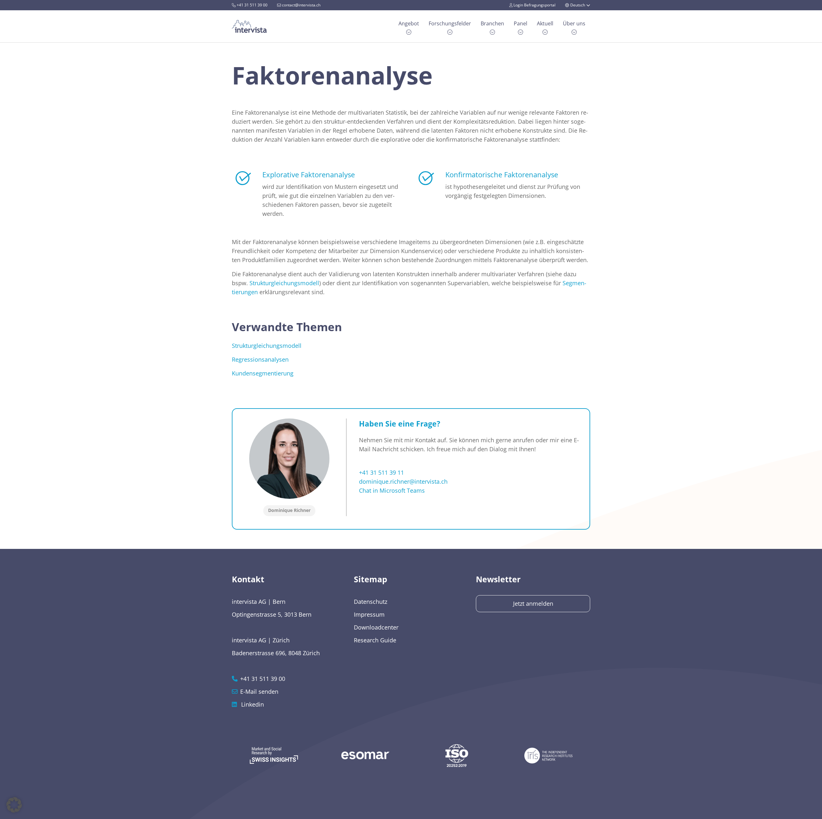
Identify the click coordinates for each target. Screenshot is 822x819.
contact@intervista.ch (300, 5)
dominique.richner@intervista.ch (403, 481)
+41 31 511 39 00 (251, 5)
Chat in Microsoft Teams (392, 490)
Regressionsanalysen (260, 359)
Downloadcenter (376, 627)
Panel (520, 23)
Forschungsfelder (450, 23)
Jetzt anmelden (533, 603)
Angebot (408, 23)
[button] (14, 805)
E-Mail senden (259, 691)
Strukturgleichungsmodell (284, 283)
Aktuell (545, 23)
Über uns (574, 23)
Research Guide (375, 640)
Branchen (492, 23)
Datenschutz (370, 601)
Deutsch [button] (577, 5)
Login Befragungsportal (533, 5)
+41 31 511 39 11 (381, 472)
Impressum (369, 614)
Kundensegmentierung (262, 373)
